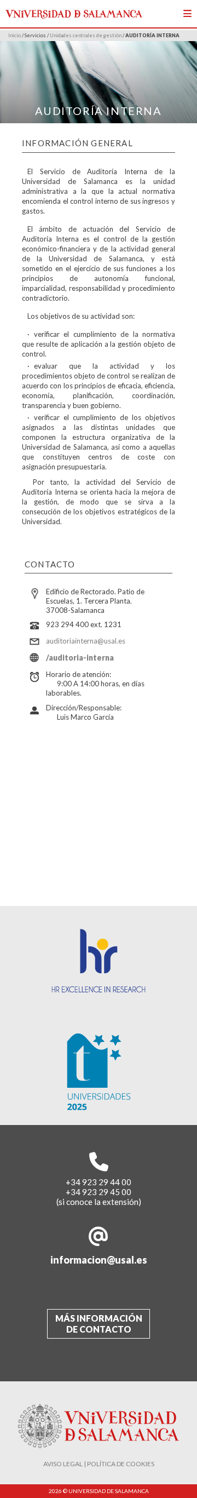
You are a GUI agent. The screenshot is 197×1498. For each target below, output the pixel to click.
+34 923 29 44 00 (98, 1182)
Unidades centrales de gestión (85, 35)
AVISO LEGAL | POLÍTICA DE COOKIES (98, 1464)
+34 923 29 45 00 (98, 1192)
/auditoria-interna (80, 657)
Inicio (14, 35)
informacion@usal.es (98, 1260)
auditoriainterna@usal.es (85, 640)
